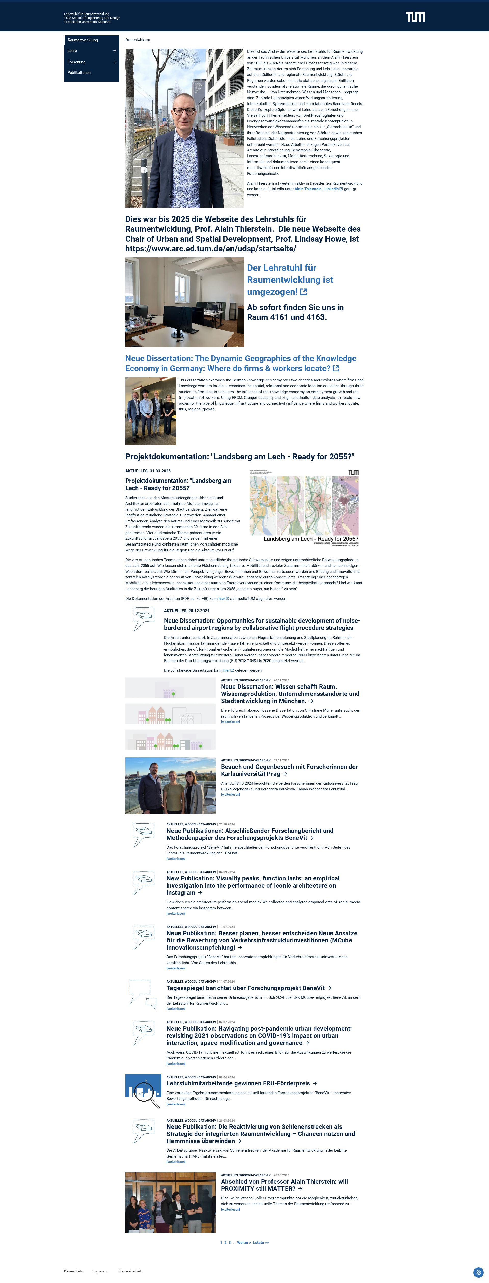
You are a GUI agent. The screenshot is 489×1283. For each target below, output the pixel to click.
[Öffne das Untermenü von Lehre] (115, 50)
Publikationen (79, 72)
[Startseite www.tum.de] (415, 16)
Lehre (72, 50)
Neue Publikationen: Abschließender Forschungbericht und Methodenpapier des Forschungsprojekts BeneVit (250, 834)
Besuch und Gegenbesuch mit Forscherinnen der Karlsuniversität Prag (289, 770)
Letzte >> (261, 1242)
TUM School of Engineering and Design (92, 18)
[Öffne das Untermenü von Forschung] (115, 62)
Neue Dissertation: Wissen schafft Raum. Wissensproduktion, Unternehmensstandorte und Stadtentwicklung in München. (290, 694)
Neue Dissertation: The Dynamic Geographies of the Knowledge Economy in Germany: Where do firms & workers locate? (240, 363)
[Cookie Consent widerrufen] (478, 1272)
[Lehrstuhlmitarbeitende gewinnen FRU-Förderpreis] (143, 1093)
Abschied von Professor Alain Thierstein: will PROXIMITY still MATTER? (284, 1185)
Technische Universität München (87, 22)
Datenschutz (73, 1271)
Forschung (76, 62)
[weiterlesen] (230, 722)
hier (222, 598)
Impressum (101, 1271)
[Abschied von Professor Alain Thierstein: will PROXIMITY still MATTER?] (170, 1203)
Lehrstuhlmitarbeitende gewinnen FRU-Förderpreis (239, 1083)
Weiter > (244, 1242)
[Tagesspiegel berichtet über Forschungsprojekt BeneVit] (143, 996)
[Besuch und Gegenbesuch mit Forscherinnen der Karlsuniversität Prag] (170, 787)
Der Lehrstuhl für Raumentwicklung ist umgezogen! (290, 280)
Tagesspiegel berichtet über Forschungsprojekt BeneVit (247, 988)
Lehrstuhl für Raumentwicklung (86, 14)
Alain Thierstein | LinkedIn (317, 189)
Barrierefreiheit (130, 1271)
